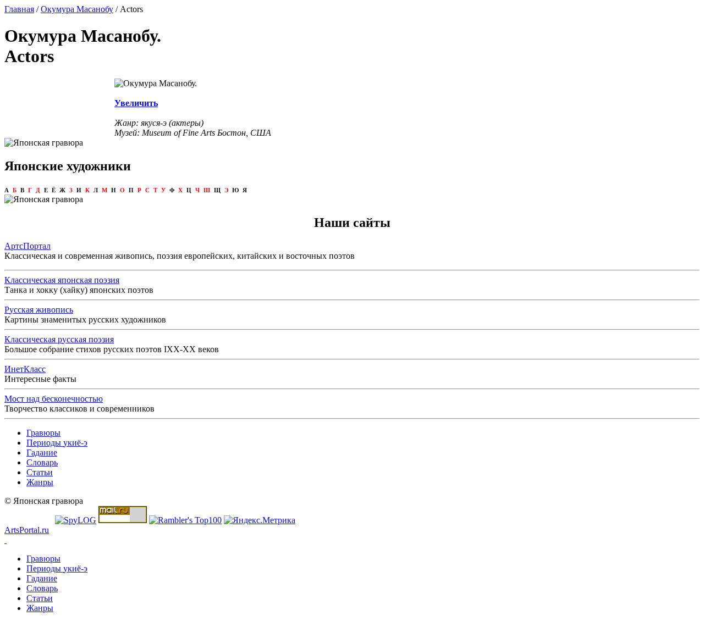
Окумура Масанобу (77, 9)
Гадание (41, 452)
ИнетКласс (25, 369)
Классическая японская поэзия (61, 280)
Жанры (39, 482)
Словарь (42, 462)
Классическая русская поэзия (59, 339)
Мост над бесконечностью (53, 398)
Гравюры (43, 432)
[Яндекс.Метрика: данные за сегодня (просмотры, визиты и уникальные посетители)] (259, 520)
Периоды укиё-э (56, 442)
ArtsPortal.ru (26, 530)
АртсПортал (27, 246)
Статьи (39, 472)
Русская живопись (38, 309)
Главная (19, 9)
